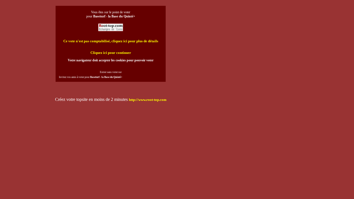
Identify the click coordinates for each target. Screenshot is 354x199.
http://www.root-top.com (147, 100)
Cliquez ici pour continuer (110, 53)
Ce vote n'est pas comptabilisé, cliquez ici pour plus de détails (110, 41)
